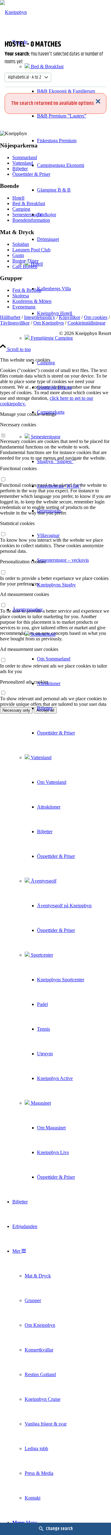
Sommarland (43, 634)
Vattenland (40, 757)
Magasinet (40, 1103)
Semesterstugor (45, 436)
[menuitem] (53, 313)
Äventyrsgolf (43, 880)
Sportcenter (41, 955)
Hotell (36, 264)
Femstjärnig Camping (51, 338)
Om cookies (95, 317)
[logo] (13, 12)
